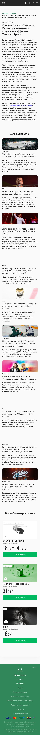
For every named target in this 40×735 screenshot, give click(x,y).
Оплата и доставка (20, 692)
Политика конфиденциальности (20, 701)
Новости (20, 679)
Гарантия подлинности (20, 705)
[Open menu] (37, 3)
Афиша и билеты (20, 675)
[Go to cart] (34, 3)
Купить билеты (20, 555)
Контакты (20, 709)
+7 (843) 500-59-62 (20, 713)
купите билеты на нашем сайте (21, 106)
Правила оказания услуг (20, 696)
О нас (20, 688)
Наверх (34, 667)
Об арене (20, 683)
